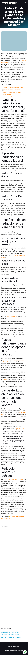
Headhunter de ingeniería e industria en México (11, 637)
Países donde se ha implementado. (12, 92)
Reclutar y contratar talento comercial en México (11, 636)
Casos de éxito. (7, 94)
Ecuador (5, 379)
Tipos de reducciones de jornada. (11, 89)
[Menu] (25, 2)
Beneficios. (6, 91)
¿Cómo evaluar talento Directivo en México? (10, 634)
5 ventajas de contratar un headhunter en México (11, 631)
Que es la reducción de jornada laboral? (13, 87)
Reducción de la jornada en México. (12, 96)
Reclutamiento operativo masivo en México (10, 632)
